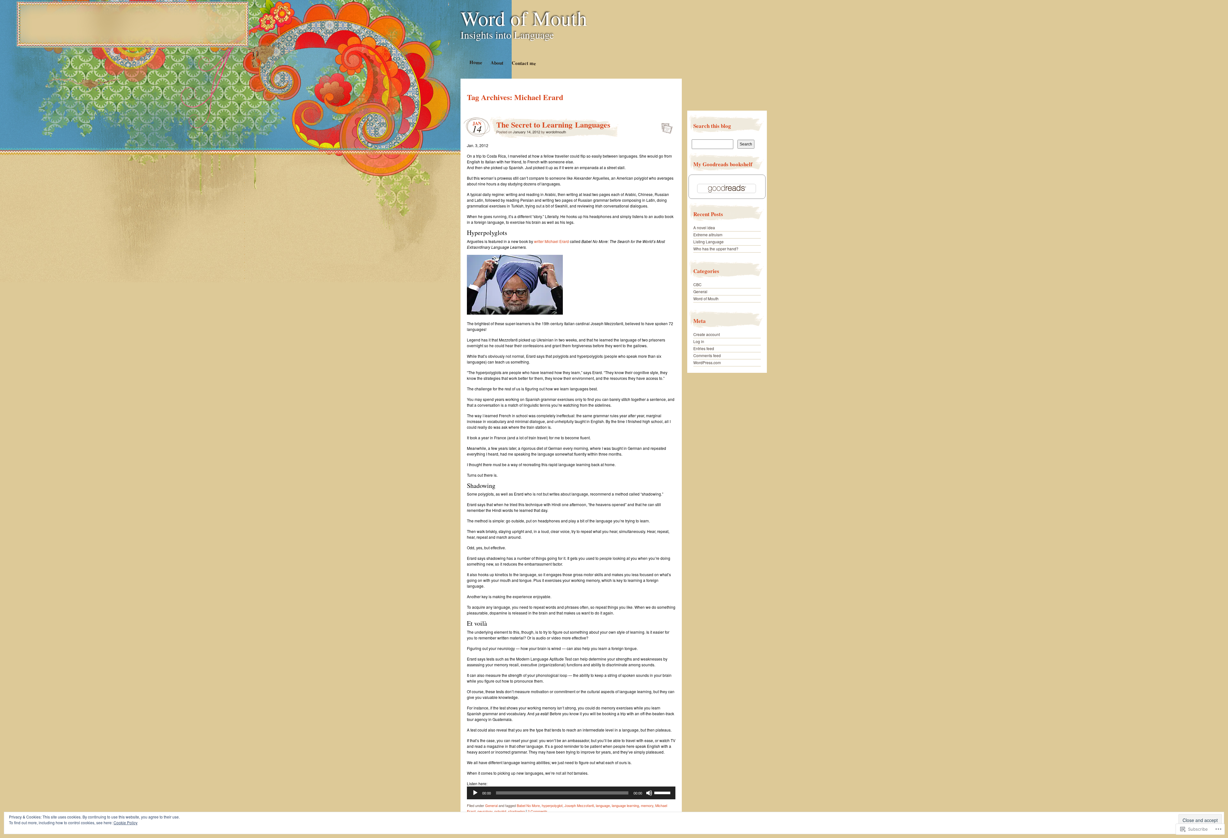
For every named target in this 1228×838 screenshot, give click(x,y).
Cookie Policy (126, 822)
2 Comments (537, 811)
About (496, 62)
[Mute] (649, 793)
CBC (697, 284)
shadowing (516, 811)
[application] (571, 793)
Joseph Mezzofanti (579, 805)
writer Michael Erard (551, 241)
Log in (698, 341)
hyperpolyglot (552, 805)
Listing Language (708, 241)
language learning (625, 805)
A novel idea (704, 227)
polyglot (500, 811)
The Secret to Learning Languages (553, 124)
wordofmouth (556, 131)
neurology (484, 811)
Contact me (523, 63)
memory (647, 805)
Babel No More (528, 805)
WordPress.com (707, 362)
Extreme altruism (707, 234)
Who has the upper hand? (715, 248)
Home (475, 62)
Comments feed (707, 355)
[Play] (475, 793)
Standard (665, 126)
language (603, 805)
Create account (706, 334)
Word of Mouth (523, 18)
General (491, 805)
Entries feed (703, 348)
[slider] (663, 792)
